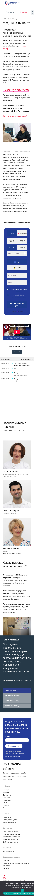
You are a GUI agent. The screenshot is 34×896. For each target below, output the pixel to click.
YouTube (6, 868)
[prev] (14, 352)
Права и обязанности (10, 832)
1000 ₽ (22, 247)
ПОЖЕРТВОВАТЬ (17, 304)
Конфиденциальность (10, 839)
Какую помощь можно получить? (15, 116)
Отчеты (5, 803)
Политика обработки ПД (11, 834)
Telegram (6, 860)
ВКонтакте (6, 866)
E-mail (7, 736)
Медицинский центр (10, 820)
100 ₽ (11, 241)
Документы (7, 795)
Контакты (6, 808)
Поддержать (23, 12)
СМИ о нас (6, 797)
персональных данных (19, 297)
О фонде (6, 790)
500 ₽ (11, 247)
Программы (7, 800)
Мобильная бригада (12, 706)
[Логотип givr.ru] (20, 311)
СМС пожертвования (10, 842)
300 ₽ (22, 241)
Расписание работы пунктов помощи (16, 863)
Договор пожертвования (11, 837)
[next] (19, 352)
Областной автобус (12, 700)
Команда (6, 792)
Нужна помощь (10, 19)
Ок (22, 890)
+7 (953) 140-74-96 (16, 90)
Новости (6, 805)
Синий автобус (10, 690)
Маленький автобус (12, 695)
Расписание (10, 12)
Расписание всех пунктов (12, 680)
